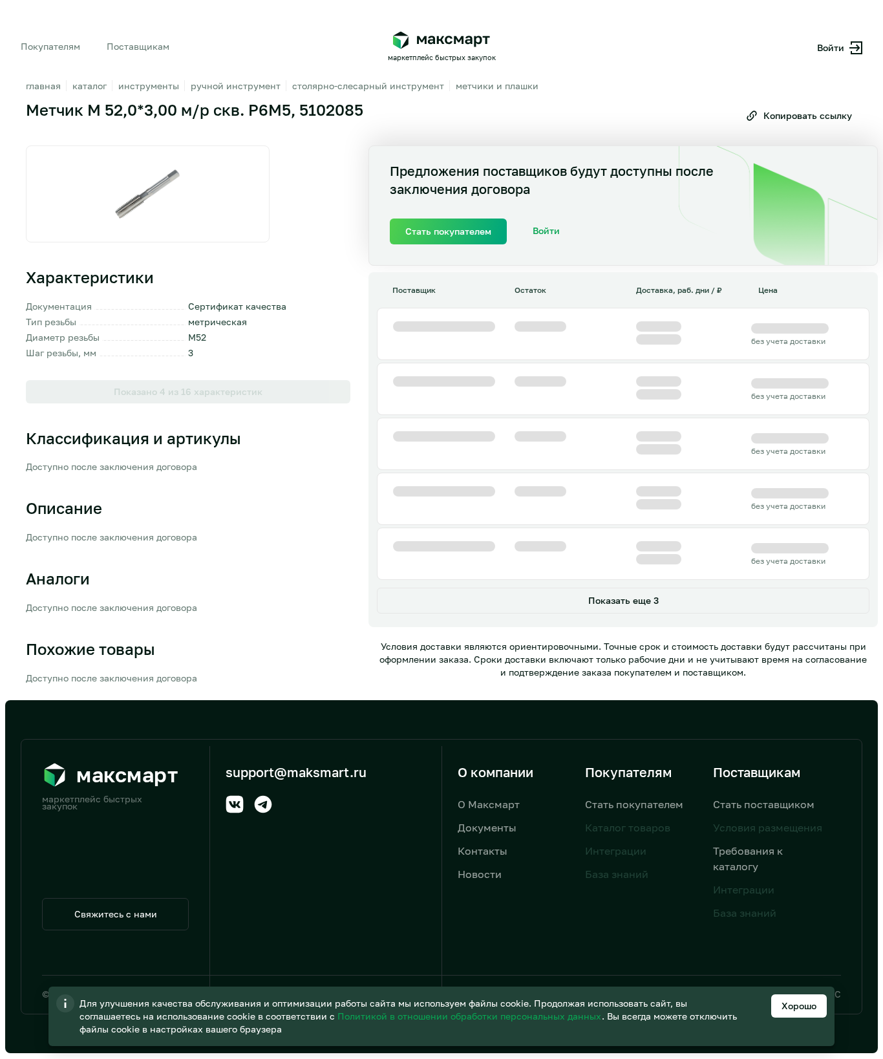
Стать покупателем (634, 804)
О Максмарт (489, 804)
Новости (480, 874)
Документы (487, 827)
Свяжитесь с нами (115, 913)
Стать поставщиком (763, 804)
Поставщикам (138, 46)
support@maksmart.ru (296, 772)
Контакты (482, 850)
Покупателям (50, 46)
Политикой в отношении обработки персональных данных (470, 1016)
